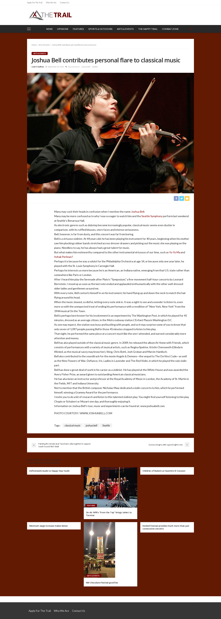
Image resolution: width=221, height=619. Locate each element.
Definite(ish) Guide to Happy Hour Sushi (49, 470)
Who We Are (51, 2)
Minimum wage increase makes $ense (48, 525)
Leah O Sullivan (38, 67)
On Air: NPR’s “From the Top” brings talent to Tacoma (109, 514)
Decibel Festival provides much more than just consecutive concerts (166, 527)
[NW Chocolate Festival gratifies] (99, 550)
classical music (74, 67)
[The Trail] (50, 15)
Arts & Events (125, 29)
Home (34, 45)
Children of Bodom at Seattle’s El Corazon (164, 470)
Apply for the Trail (34, 2)
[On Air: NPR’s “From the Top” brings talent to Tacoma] (110, 487)
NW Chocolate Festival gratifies (102, 582)
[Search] (191, 29)
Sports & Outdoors (100, 29)
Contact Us (64, 2)
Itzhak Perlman (63, 256)
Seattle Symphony (152, 216)
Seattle (95, 67)
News (49, 29)
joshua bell (86, 67)
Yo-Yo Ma (174, 252)
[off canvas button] (29, 29)
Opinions (62, 29)
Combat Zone (170, 29)
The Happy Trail (148, 29)
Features (78, 29)
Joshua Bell (137, 211)
